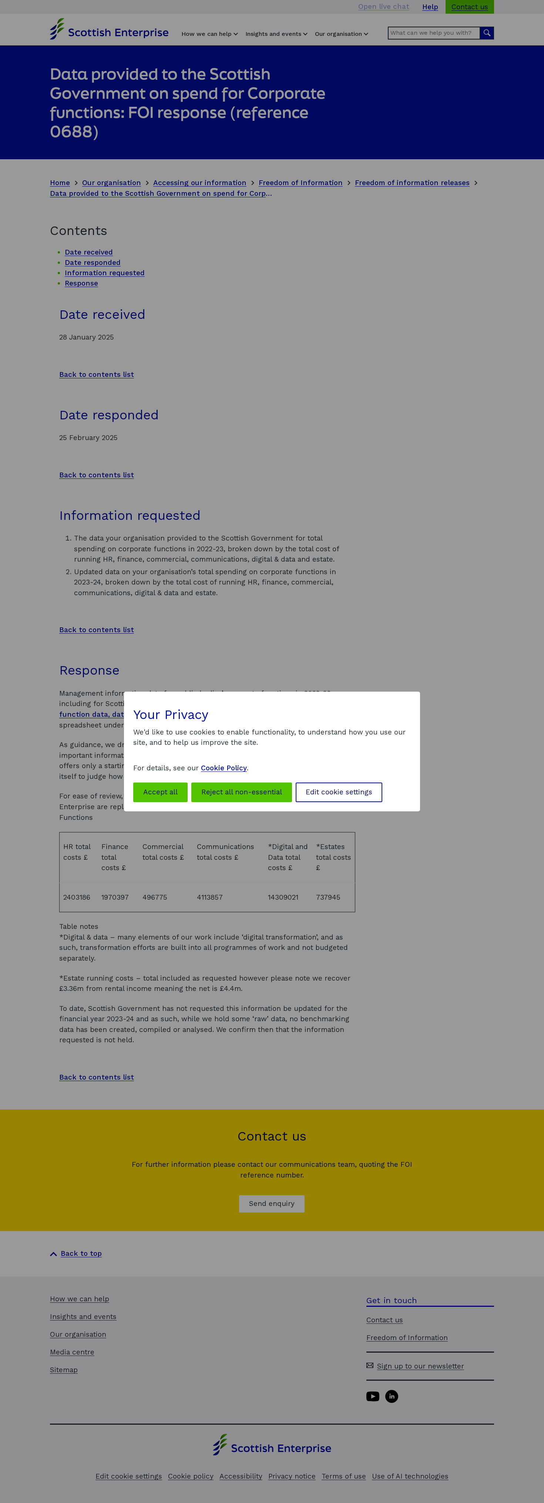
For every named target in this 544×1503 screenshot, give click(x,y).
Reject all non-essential (241, 792)
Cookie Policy (224, 768)
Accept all (160, 792)
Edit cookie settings (339, 792)
